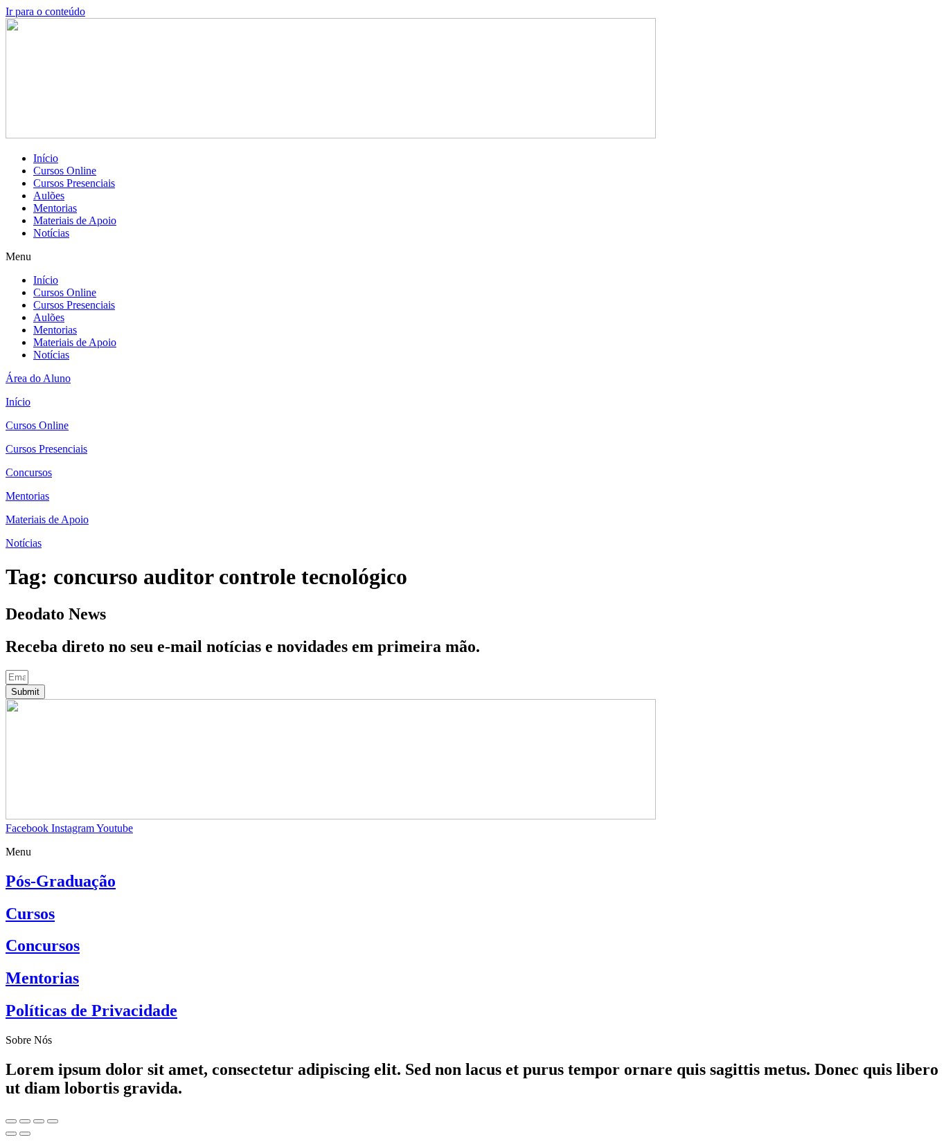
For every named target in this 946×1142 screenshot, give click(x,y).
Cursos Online (64, 170)
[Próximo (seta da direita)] (24, 1134)
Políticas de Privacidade (91, 1010)
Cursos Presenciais (74, 183)
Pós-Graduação (61, 881)
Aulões (48, 195)
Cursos (30, 914)
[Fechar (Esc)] (11, 1121)
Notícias (51, 233)
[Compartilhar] (24, 1121)
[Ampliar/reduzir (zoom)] (52, 1121)
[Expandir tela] (38, 1121)
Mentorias (55, 208)
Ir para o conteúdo (45, 11)
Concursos (43, 945)
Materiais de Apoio (74, 220)
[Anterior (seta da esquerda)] (11, 1134)
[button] (473, 257)
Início (45, 158)
